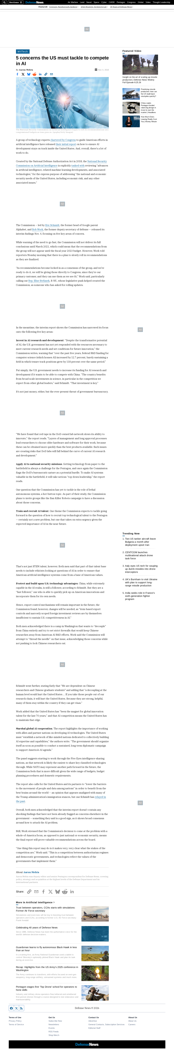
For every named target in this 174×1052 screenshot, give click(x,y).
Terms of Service (16, 1024)
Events (52, 1028)
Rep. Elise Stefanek (39, 280)
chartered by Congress (63, 140)
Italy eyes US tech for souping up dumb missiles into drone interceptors (141, 569)
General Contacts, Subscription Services (106, 1024)
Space (96, 2)
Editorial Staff (94, 1028)
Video (148, 2)
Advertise (92, 1021)
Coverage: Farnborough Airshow (63, 7)
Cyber (104, 2)
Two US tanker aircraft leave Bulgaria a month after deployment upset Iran (140, 541)
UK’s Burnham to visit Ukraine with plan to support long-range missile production (141, 582)
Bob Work (37, 229)
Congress (131, 2)
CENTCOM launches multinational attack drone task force (139, 555)
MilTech (23, 51)
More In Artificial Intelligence (34, 902)
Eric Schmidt (52, 225)
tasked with (78, 165)
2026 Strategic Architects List (94, 7)
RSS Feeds (54, 1031)
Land (82, 2)
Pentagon (121, 2)
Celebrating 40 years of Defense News (37, 927)
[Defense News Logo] (34, 2)
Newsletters (54, 1024)
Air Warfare (73, 2)
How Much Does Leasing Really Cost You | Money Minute (149, 119)
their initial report (66, 144)
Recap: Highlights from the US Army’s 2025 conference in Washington (47, 969)
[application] (140, 65)
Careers (131, 1024)
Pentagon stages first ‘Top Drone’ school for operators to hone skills (46, 988)
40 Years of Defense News (121, 7)
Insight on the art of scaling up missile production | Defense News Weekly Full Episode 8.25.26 (140, 80)
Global (140, 2)
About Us (132, 1021)
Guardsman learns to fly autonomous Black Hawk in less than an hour (46, 949)
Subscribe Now (55, 1021)
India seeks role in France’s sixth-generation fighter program (140, 596)
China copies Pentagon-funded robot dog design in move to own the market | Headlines (148, 107)
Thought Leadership (161, 2)
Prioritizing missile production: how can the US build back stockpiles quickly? (149, 92)
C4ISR (112, 2)
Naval (88, 2)
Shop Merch (54, 1035)
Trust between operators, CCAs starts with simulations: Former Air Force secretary (45, 909)
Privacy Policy (15, 1021)
